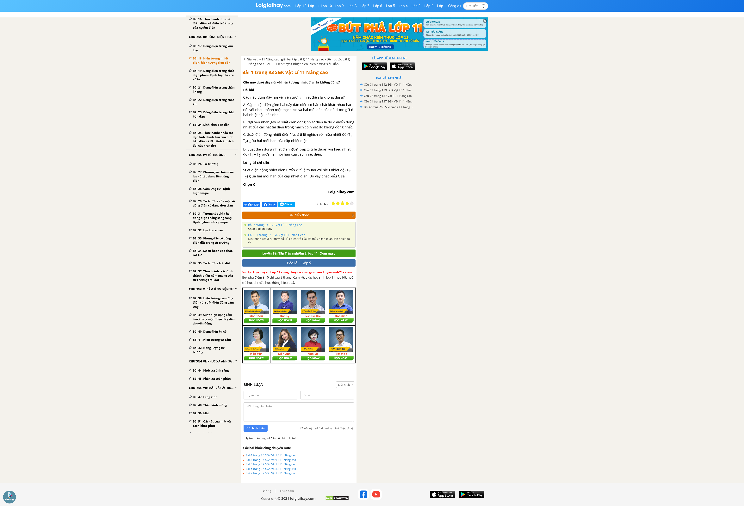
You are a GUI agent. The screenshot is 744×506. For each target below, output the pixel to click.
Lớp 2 (428, 5)
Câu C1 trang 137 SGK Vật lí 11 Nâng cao (389, 101)
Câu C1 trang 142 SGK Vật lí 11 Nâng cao (389, 84)
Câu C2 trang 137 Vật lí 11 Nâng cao (388, 96)
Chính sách (287, 491)
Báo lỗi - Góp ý (299, 263)
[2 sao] (338, 203)
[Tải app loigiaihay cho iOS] (401, 66)
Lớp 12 (301, 5)
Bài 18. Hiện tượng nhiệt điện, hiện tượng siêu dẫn (302, 64)
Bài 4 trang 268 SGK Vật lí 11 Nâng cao (389, 107)
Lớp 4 (403, 5)
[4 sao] (347, 203)
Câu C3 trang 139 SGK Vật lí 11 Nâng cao (389, 90)
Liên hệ (266, 491)
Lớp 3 (416, 5)
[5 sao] (352, 203)
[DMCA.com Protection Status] (337, 499)
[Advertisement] (389, 171)
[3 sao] (342, 203)
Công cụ (454, 5)
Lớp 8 (352, 5)
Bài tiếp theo (298, 215)
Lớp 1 (441, 5)
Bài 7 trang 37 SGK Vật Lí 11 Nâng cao (270, 473)
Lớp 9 (339, 5)
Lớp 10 (326, 5)
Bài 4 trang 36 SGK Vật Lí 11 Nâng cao (270, 455)
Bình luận (253, 204)
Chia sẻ (271, 204)
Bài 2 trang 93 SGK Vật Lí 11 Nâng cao (274, 225)
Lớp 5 (390, 5)
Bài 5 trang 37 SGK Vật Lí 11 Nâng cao (270, 464)
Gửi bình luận (255, 428)
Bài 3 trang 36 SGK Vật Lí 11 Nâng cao (270, 460)
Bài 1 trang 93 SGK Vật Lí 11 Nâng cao (285, 72)
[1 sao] (333, 203)
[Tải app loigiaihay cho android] (374, 66)
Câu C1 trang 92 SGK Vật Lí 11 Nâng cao (276, 235)
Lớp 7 (364, 5)
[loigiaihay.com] (273, 7)
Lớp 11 (313, 5)
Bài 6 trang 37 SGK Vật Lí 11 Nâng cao (270, 469)
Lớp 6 (377, 5)
